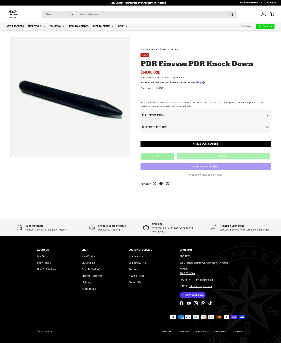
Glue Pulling (88, 262)
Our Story (42, 256)
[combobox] (139, 14)
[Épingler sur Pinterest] (167, 183)
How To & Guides (79, 26)
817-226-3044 (187, 273)
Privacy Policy (167, 331)
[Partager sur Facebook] (161, 183)
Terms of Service (219, 331)
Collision (55, 26)
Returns (133, 269)
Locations (246, 26)
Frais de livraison (149, 77)
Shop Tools (35, 26)
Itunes (151, 2)
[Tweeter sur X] (154, 183)
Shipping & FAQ (137, 262)
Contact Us (135, 282)
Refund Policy (183, 331)
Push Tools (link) (91, 269)
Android (162, 2)
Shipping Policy (200, 331)
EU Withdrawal (238, 331)
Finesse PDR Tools (149, 49)
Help (121, 26)
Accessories (89, 288)
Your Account (136, 256)
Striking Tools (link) (92, 275)
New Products (15, 26)
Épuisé (223, 156)
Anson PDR (47, 331)
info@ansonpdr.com (200, 286)
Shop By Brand (101, 26)
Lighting (86, 282)
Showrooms (44, 262)
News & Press (136, 275)
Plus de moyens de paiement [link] (205, 174)
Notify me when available (205, 143)
